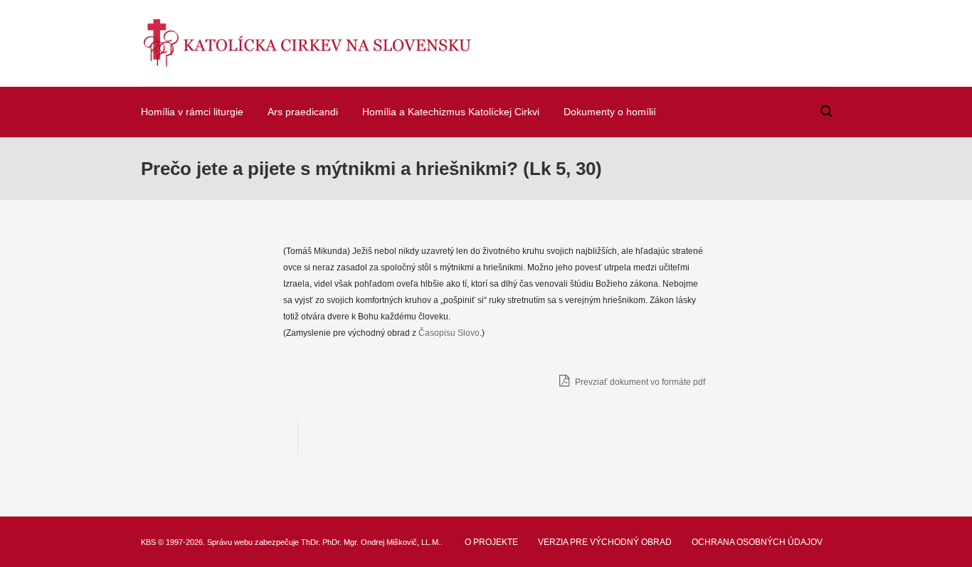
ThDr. (310, 542)
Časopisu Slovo (449, 333)
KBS (148, 542)
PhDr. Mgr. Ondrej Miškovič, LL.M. (381, 542)
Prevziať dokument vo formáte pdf (639, 382)
